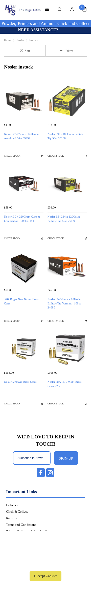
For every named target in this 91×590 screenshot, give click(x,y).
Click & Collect (17, 511)
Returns (11, 518)
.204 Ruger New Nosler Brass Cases (21, 301)
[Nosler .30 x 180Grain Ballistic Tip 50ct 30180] (67, 101)
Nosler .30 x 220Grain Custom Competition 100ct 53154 (22, 218)
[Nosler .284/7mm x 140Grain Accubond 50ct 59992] (23, 101)
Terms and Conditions (21, 525)
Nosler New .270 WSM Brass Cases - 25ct (64, 384)
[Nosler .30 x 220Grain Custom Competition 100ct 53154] (23, 183)
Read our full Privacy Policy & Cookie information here (45, 564)
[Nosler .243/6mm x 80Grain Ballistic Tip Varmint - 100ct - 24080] (67, 266)
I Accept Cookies (45, 576)
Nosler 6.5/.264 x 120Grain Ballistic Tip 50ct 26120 (64, 218)
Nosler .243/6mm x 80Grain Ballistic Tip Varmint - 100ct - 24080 (65, 303)
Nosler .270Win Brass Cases (20, 381)
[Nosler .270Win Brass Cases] (23, 348)
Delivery (12, 505)
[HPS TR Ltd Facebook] (41, 472)
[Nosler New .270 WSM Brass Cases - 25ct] (67, 348)
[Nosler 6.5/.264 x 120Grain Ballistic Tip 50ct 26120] (67, 183)
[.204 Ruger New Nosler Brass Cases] (23, 266)
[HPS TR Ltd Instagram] (50, 472)
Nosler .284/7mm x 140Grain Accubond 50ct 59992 (21, 136)
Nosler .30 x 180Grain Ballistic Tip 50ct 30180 (66, 136)
